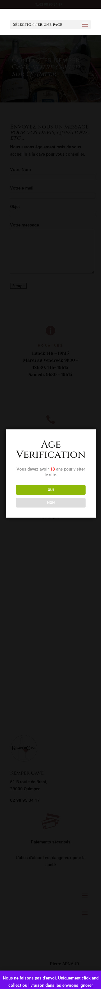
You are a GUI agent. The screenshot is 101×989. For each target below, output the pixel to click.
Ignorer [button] (86, 985)
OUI (51, 490)
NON (51, 503)
